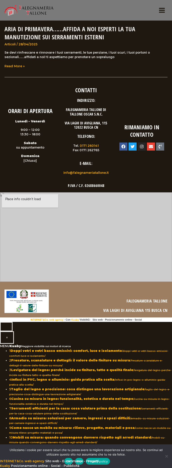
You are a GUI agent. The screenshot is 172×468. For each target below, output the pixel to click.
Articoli (10, 44)
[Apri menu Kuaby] (6, 326)
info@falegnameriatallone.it (86, 172)
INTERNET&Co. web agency (46, 319)
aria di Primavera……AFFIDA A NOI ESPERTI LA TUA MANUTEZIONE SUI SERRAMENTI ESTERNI (69, 33)
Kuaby (75, 319)
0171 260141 (89, 145)
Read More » (14, 66)
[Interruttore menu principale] (162, 10)
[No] (166, 456)
